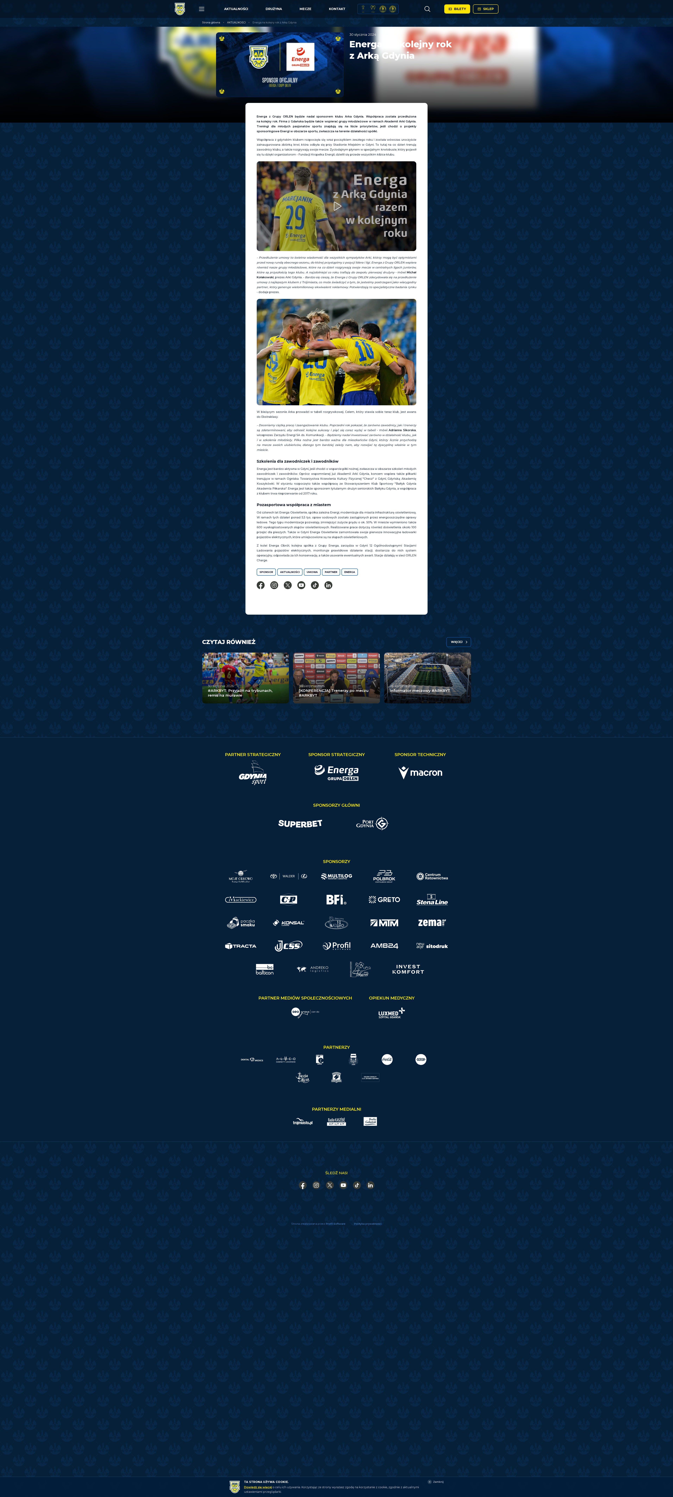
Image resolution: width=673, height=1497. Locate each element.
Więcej (457, 642)
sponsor (266, 572)
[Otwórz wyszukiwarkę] (427, 9)
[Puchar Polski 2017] (373, 8)
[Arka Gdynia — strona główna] (180, 9)
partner (331, 572)
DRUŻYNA (274, 9)
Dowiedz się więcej (258, 1487)
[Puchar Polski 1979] (363, 8)
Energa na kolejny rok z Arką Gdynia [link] (274, 22)
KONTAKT (337, 9)
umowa (312, 572)
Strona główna (211, 22)
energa (349, 572)
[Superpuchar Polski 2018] (392, 8)
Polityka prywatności (368, 1223)
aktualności (290, 572)
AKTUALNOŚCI (236, 9)
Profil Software (336, 1223)
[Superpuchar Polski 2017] (382, 8)
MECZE (305, 9)
